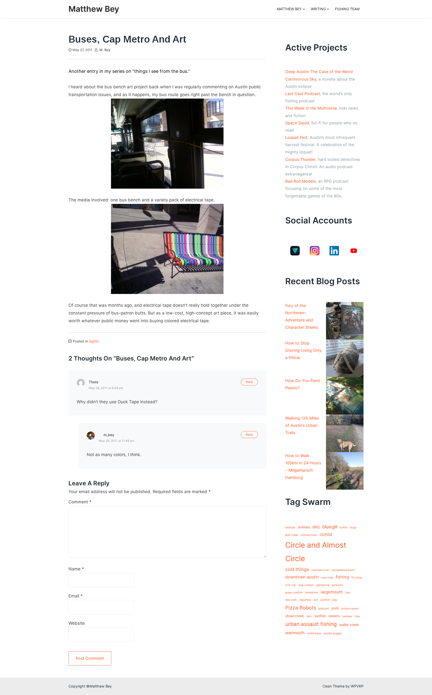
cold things (297, 569)
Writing (318, 9)
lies (348, 592)
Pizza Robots (300, 608)
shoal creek (294, 616)
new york (291, 599)
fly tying (357, 577)
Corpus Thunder (300, 159)
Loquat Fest (296, 137)
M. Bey (105, 50)
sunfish (320, 616)
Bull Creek (291, 535)
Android (290, 527)
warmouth (295, 632)
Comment (80, 501)
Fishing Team (347, 9)
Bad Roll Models (300, 181)
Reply (249, 382)
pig (334, 599)
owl (316, 599)
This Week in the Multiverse (311, 108)
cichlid (326, 534)
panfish (325, 599)
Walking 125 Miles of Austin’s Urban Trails (302, 425)
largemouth (332, 591)
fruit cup (290, 585)
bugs (353, 527)
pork (335, 608)
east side (327, 577)
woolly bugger (333, 633)
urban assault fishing (311, 624)
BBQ (316, 527)
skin (309, 616)
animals (304, 527)
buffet (344, 527)
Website (76, 623)
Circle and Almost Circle (315, 552)
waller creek (349, 624)
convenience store (343, 570)
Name (76, 568)
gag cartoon (306, 585)
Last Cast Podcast (302, 93)
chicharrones (309, 535)
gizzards (337, 585)
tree (357, 616)
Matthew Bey (93, 9)
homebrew (311, 592)
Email (75, 595)
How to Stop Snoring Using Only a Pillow (303, 350)
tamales (347, 616)
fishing (342, 576)
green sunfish (293, 592)
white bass (314, 633)
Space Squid (297, 122)
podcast (323, 608)
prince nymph (350, 608)
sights (94, 341)
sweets (334, 616)
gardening (322, 585)
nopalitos (305, 599)
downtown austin (302, 576)
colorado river (320, 570)
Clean (327, 686)
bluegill (329, 526)
